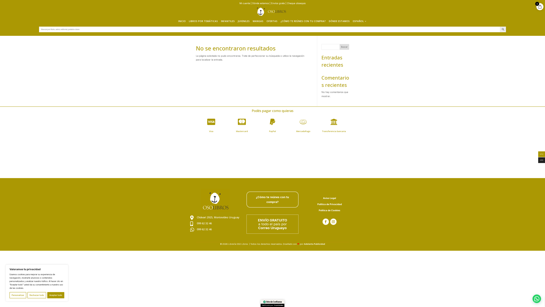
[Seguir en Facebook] (325, 221)
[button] (537, 298)
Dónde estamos (260, 3)
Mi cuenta (244, 3)
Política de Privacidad (329, 204)
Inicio (182, 21)
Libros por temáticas (203, 21)
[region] (37, 283)
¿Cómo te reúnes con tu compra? (303, 21)
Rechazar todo (37, 295)
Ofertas (272, 21)
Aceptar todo (55, 295)
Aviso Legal (329, 198)
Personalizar (18, 295)
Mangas (258, 21)
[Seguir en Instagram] (333, 221)
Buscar (344, 47)
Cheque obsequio (296, 3)
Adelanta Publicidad (314, 244)
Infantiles (228, 21)
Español (358, 21)
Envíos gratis (278, 3)
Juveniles (244, 21)
